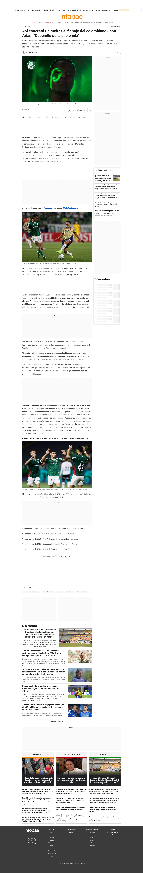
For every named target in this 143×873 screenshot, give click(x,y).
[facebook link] (28, 839)
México (58, 10)
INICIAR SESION (136, 10)
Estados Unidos (36, 10)
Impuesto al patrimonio (68, 22)
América (52, 832)
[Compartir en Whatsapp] (69, 110)
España (52, 10)
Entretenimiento (106, 10)
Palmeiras (36, 592)
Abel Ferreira (70, 592)
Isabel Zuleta (86, 22)
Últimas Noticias (88, 10)
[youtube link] (28, 843)
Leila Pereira (59, 592)
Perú (63, 10)
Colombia (45, 10)
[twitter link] (32, 839)
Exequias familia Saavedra (97, 22)
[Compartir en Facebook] (73, 110)
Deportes (97, 10)
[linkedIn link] (35, 843)
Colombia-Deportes (82, 592)
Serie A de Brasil (47, 592)
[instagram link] (35, 839)
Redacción (72, 832)
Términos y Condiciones (112, 832)
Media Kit (92, 845)
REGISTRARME (124, 10)
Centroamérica (71, 10)
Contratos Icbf (109, 22)
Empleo (72, 834)
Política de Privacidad (112, 834)
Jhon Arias (26, 592)
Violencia (115, 10)
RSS (52, 856)
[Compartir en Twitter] (77, 110)
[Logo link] (71, 16)
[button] (3, 10)
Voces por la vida (45, 22)
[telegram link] (32, 843)
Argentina (27, 10)
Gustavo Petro (78, 22)
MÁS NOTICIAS (57, 722)
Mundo (79, 10)
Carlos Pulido (33, 52)
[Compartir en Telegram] (84, 110)
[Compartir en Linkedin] (81, 110)
